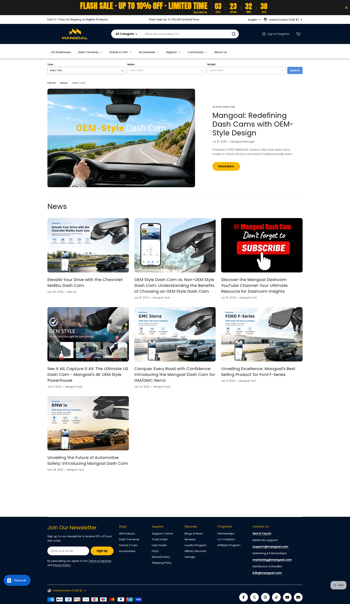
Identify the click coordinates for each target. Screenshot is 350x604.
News (63, 83)
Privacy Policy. (62, 565)
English (252, 19)
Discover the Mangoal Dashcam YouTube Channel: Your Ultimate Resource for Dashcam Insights (254, 285)
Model (211, 64)
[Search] (234, 34)
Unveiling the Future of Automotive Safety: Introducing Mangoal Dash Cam (87, 460)
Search (295, 70)
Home (51, 83)
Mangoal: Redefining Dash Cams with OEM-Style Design (253, 124)
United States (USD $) (284, 19)
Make (131, 64)
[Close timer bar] (346, 7)
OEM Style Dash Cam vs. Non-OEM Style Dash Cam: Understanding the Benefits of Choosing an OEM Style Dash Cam (174, 285)
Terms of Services (99, 561)
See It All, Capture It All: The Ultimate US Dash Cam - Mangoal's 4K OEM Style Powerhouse (87, 374)
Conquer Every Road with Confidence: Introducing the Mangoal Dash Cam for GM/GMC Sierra (174, 374)
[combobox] (175, 34)
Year (50, 64)
